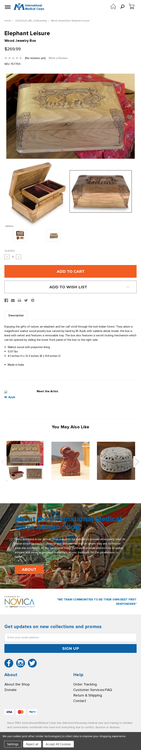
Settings (13, 744)
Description (16, 315)
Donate (10, 690)
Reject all (32, 744)
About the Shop (17, 684)
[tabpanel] (25, 461)
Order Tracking (85, 684)
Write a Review (58, 58)
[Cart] (132, 6)
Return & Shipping (87, 695)
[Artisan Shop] (113, 6)
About (29, 569)
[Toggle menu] (7, 7)
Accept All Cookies (58, 744)
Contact (79, 701)
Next (137, 461)
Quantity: (9, 250)
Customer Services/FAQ (92, 690)
